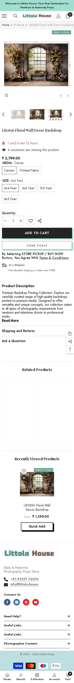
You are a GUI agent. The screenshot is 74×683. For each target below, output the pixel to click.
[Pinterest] (26, 602)
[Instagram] (16, 602)
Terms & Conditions (53, 258)
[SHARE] (38, 221)
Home (5, 25)
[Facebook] (7, 602)
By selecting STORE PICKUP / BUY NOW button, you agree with (35, 256)
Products (19, 25)
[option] (37, 64)
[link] (19, 429)
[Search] (15, 16)
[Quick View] (24, 478)
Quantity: (9, 213)
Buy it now (37, 245)
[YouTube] (35, 602)
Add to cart (37, 233)
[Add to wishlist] (31, 221)
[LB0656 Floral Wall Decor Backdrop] (37, 484)
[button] (60, 95)
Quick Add (37, 526)
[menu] (4, 16)
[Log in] (58, 16)
